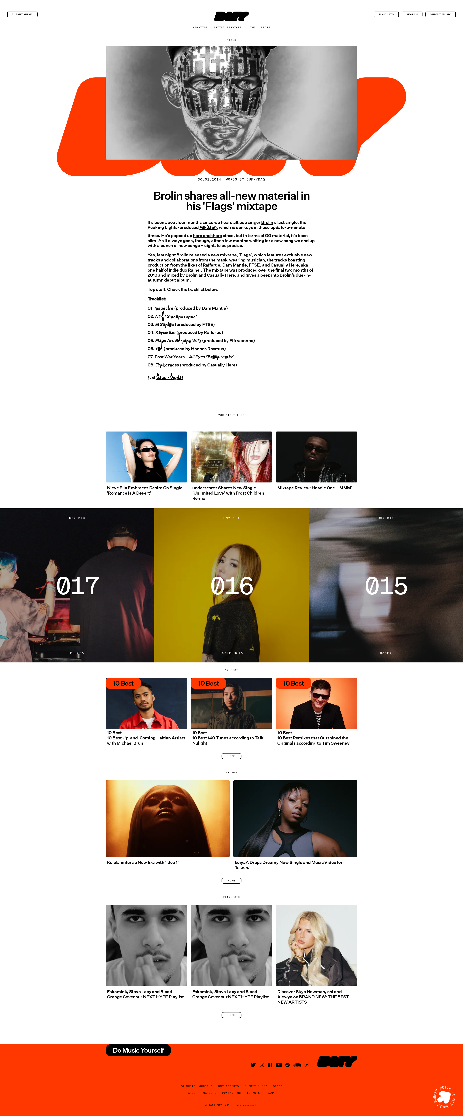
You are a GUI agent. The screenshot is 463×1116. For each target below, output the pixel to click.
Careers (209, 1092)
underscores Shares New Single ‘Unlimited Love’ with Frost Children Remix (228, 493)
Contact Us (231, 1092)
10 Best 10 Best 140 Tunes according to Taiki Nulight (228, 738)
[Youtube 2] (279, 1065)
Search (412, 14)
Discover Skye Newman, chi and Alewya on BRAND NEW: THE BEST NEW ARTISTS (313, 997)
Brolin (267, 222)
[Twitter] (253, 1065)
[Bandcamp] (307, 1065)
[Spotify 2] (287, 1065)
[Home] (231, 16)
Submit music (22, 14)
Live (251, 27)
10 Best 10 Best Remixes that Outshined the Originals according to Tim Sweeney (313, 738)
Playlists (386, 14)
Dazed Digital (169, 380)
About (192, 1092)
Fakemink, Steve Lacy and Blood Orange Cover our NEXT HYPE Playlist (145, 994)
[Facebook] (270, 1065)
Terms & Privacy (261, 1092)
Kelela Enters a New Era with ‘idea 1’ (143, 862)
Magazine (200, 27)
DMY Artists (228, 1086)
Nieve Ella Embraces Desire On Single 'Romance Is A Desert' (144, 490)
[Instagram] (262, 1065)
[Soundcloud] (297, 1065)
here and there (207, 235)
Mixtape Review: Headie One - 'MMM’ (314, 487)
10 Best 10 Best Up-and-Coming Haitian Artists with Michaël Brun (146, 738)
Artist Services (228, 27)
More (231, 756)
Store (265, 27)
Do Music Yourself (196, 1086)
